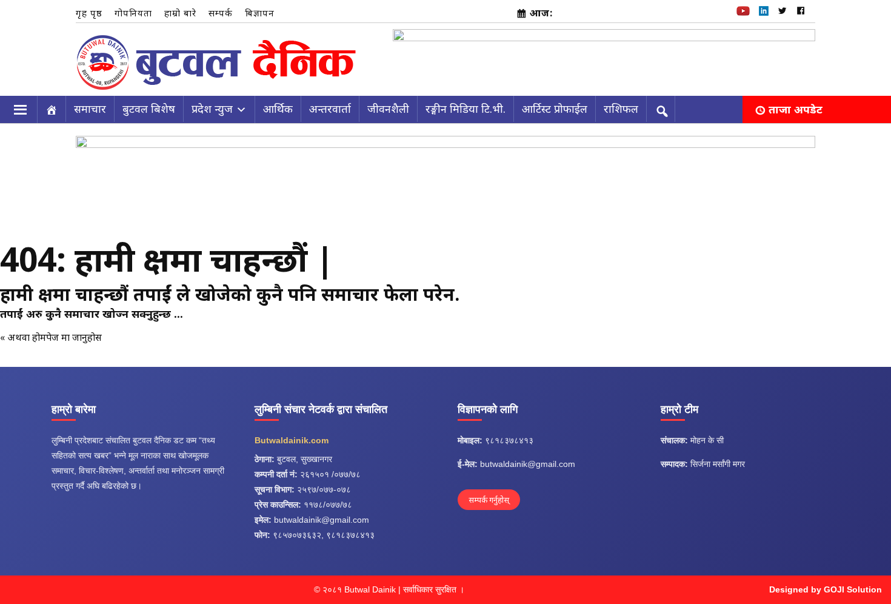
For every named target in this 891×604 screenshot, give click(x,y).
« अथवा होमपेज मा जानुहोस (51, 337)
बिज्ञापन (260, 13)
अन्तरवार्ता (330, 108)
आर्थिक (278, 108)
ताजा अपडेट (796, 109)
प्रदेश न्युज (212, 108)
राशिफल (621, 108)
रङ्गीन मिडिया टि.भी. (465, 108)
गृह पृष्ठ (89, 13)
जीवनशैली (388, 108)
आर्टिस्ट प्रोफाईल (554, 108)
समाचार (90, 108)
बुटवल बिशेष (148, 108)
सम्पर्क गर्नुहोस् (489, 499)
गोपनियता (133, 13)
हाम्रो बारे (180, 13)
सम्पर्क (221, 13)
